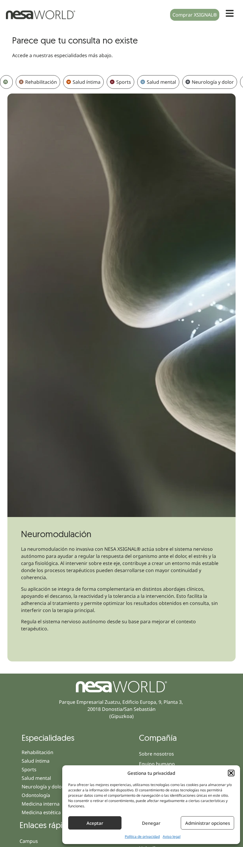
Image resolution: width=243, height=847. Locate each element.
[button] (231, 773)
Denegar (151, 823)
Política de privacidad (142, 836)
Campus (29, 841)
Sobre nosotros (156, 754)
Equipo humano (157, 764)
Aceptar (95, 823)
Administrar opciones (207, 823)
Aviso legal (171, 836)
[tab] (6, 82)
